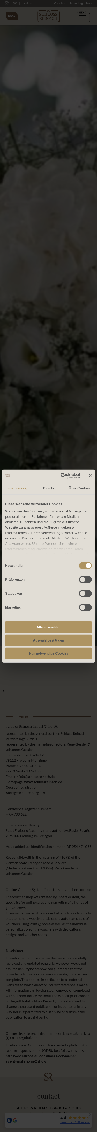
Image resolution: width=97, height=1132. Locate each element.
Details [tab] (48, 488)
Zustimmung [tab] (17, 488)
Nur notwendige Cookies (48, 653)
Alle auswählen (48, 627)
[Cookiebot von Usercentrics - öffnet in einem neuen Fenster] (61, 476)
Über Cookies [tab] (79, 488)
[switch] (85, 579)
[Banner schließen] (90, 475)
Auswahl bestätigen (48, 640)
